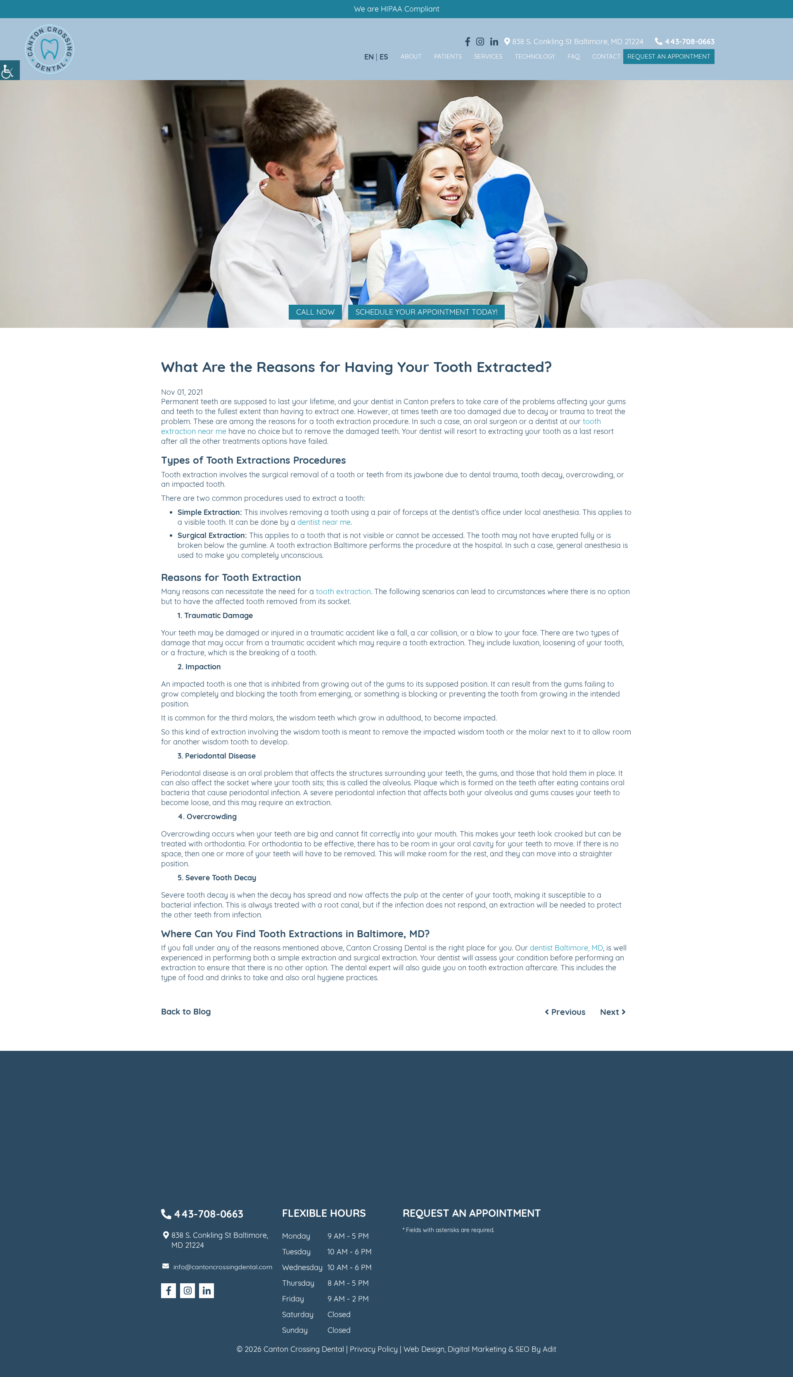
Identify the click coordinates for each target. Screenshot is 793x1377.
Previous (567, 1012)
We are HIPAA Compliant (396, 9)
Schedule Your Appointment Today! (426, 312)
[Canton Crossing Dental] (49, 49)
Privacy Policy (374, 1349)
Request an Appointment (668, 56)
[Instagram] (480, 41)
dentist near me (324, 522)
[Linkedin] (494, 41)
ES (384, 57)
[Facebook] (467, 41)
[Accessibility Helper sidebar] (10, 70)
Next (611, 1012)
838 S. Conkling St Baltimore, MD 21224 (576, 41)
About (411, 56)
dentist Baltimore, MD (566, 948)
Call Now (315, 312)
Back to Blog (186, 1011)
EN (369, 57)
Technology (535, 56)
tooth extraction (343, 591)
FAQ (573, 56)
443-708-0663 (688, 41)
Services (488, 56)
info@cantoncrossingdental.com (223, 1267)
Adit (549, 1349)
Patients (448, 56)
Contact (606, 56)
